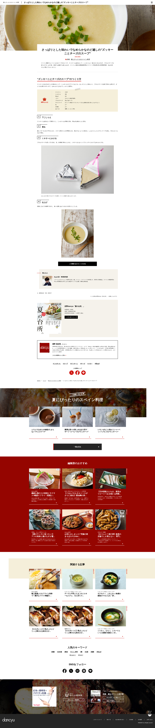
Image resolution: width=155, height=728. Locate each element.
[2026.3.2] (77, 616)
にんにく (73, 655)
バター (90, 363)
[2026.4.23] (110, 616)
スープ (65, 363)
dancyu (38, 380)
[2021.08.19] (77, 417)
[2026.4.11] (77, 579)
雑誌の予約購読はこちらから (113, 700)
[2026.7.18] (44, 616)
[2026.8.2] (44, 519)
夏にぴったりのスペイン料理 (80, 59)
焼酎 (53, 652)
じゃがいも (57, 363)
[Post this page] (71, 372)
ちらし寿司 (74, 652)
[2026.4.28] (110, 579)
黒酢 (92, 652)
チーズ (82, 363)
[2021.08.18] (110, 417)
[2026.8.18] (110, 478)
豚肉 (66, 652)
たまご (80, 655)
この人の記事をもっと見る (58, 355)
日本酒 (59, 652)
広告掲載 (131, 719)
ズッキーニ (74, 363)
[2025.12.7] (110, 519)
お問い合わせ (150, 719)
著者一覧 (109, 719)
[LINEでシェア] (83, 372)
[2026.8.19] (77, 519)
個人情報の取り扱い (120, 719)
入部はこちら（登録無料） (73, 699)
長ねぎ (97, 363)
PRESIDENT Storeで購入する (113, 697)
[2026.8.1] (77, 478)
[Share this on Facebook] (77, 372)
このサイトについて (97, 719)
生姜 (86, 652)
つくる (44, 380)
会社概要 (140, 719)
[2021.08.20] (44, 417)
